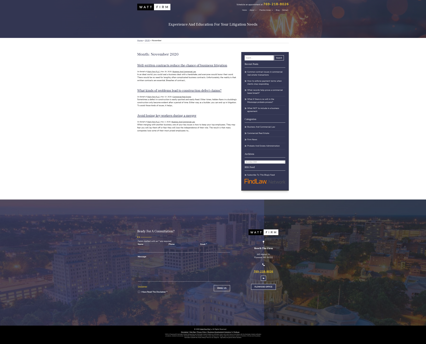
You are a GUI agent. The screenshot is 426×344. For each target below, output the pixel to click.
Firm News (252, 139)
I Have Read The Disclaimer (154, 292)
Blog (277, 10)
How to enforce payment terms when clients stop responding (264, 82)
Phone (172, 244)
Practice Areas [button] (265, 10)
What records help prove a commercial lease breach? (265, 91)
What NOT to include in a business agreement (263, 110)
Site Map (193, 332)
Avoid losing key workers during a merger (166, 115)
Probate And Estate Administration (263, 145)
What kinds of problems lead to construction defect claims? (179, 90)
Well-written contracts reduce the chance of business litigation (182, 65)
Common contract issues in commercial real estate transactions (265, 73)
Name (140, 244)
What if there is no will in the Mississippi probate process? (260, 100)
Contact (285, 10)
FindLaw (237, 332)
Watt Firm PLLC (153, 72)
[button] (424, 328)
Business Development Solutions (219, 332)
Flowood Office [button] (263, 286)
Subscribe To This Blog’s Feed (261, 175)
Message (142, 256)
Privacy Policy (202, 332)
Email (203, 244)
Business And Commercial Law (184, 72)
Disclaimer (142, 286)
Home (244, 10)
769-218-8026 (276, 4)
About (251, 10)
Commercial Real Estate (182, 97)
